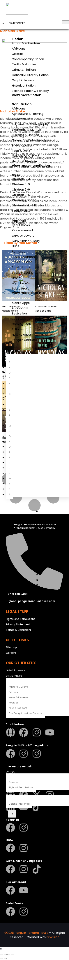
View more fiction (26, 95)
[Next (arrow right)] (5, 958)
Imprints (19, 220)
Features (15, 675)
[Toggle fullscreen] (5, 954)
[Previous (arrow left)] (1, 958)
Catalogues (17, 670)
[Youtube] (23, 890)
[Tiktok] (36, 869)
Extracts (13, 692)
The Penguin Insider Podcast (26, 713)
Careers (14, 782)
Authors (15, 351)
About (13, 771)
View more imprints (28, 292)
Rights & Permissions (21, 787)
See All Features (25, 760)
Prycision (52, 937)
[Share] (8, 954)
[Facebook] (10, 827)
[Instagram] (23, 827)
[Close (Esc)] (12, 954)
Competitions (18, 665)
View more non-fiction (31, 165)
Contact (15, 792)
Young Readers (18, 708)
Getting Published (19, 803)
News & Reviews (18, 697)
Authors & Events (19, 687)
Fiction (17, 39)
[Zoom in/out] (1, 954)
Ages (16, 174)
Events (13, 660)
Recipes (13, 702)
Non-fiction (22, 104)
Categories (17, 23)
